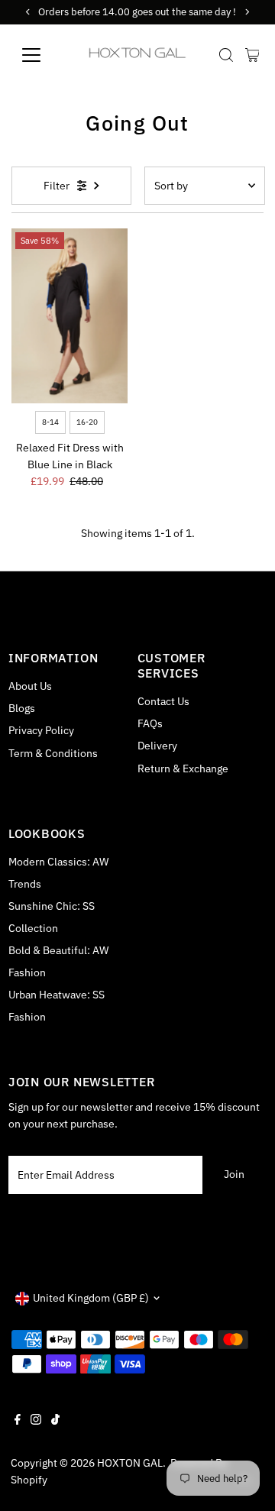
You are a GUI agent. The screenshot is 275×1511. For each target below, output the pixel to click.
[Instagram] (36, 1421)
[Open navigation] (41, 55)
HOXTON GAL (130, 1463)
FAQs (150, 723)
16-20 (87, 422)
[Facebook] (17, 1421)
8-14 (50, 422)
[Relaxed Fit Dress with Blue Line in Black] (69, 315)
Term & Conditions (53, 753)
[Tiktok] (55, 1421)
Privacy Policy (41, 730)
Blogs (21, 708)
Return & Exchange (183, 768)
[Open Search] (226, 55)
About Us (30, 686)
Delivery (157, 745)
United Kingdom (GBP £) (91, 1298)
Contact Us (163, 701)
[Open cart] (252, 55)
